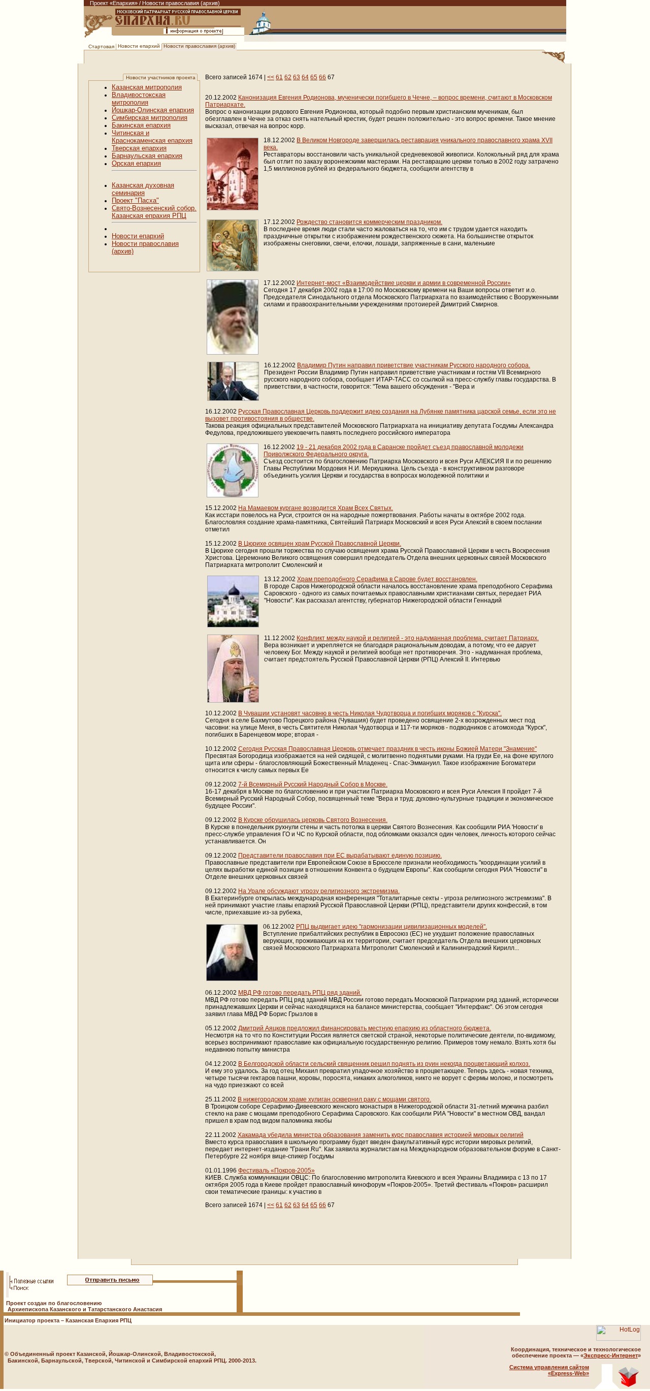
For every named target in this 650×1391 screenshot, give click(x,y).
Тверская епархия (139, 148)
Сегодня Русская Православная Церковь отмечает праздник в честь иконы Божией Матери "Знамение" (387, 748)
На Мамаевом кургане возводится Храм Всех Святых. (315, 508)
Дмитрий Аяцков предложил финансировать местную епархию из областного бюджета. (364, 1028)
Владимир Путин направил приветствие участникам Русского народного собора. (413, 365)
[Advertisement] (273, 1245)
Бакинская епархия (141, 125)
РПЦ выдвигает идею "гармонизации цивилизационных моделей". (391, 926)
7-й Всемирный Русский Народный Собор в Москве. (312, 784)
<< (270, 77)
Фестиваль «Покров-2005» (276, 1170)
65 (313, 77)
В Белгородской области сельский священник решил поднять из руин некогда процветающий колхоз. (384, 1063)
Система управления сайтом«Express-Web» (549, 1370)
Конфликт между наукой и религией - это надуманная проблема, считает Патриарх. (418, 638)
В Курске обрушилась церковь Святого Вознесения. (312, 820)
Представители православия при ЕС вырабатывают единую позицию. (340, 855)
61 (279, 77)
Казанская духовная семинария (143, 189)
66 (322, 77)
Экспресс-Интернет (610, 1355)
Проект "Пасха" (135, 200)
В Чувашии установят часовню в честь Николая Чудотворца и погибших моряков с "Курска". (370, 713)
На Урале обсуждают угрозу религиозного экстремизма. (319, 891)
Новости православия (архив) (199, 46)
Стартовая (101, 46)
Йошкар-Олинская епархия (153, 110)
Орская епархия (136, 163)
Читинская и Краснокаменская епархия (152, 136)
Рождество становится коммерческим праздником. (369, 222)
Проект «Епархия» (114, 3)
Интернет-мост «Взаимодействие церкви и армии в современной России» (404, 283)
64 (305, 77)
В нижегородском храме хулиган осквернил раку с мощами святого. (334, 1099)
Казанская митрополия (147, 87)
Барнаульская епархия (147, 156)
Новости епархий (139, 46)
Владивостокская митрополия (139, 98)
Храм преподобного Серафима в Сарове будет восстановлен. (387, 579)
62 (287, 77)
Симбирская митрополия (149, 117)
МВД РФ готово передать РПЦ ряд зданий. (300, 992)
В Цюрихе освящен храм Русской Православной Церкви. (319, 543)
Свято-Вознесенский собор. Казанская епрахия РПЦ (154, 211)
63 (296, 77)
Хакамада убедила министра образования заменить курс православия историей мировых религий (381, 1135)
